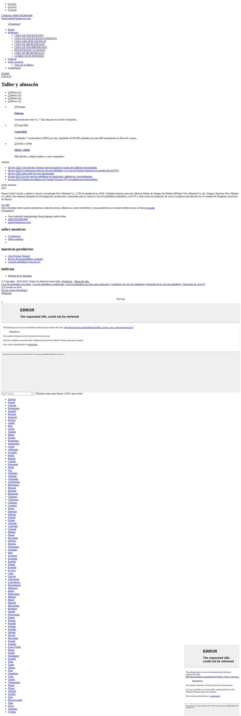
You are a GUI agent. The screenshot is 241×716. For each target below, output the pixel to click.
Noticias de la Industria (20, 275)
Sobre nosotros (15, 62)
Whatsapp (6, 293)
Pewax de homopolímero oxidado (25, 259)
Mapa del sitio (81, 281)
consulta (150, 207)
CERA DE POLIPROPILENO (30, 47)
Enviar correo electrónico (14, 290)
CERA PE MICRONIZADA (29, 44)
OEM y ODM (22, 150)
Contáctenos (14, 67)
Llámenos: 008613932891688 (16, 15)
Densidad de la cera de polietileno (163, 284)
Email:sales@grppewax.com (16, 18)
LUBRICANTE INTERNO (29, 56)
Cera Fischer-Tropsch (19, 256)
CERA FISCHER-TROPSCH (30, 41)
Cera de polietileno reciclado (16, 284)
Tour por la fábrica (24, 65)
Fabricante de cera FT (193, 284)
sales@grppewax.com (19, 222)
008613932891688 (18, 219)
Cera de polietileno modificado (48, 284)
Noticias (12, 59)
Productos (13, 32)
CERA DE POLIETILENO (29, 35)
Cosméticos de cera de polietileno (127, 284)
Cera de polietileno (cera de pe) (24, 261)
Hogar (11, 29)
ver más (5, 205)
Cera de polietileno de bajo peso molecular (87, 284)
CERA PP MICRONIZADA (29, 53)
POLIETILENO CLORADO (29, 50)
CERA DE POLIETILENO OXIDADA (35, 38)
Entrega (18, 113)
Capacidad (20, 131)
